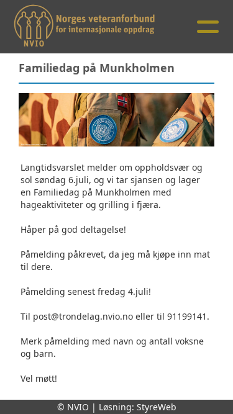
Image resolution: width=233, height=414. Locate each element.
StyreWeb (156, 407)
